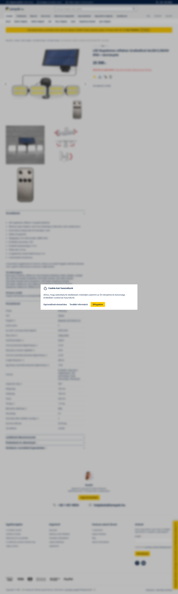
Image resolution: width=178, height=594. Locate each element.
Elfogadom (98, 304)
